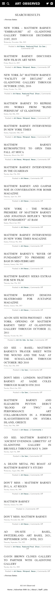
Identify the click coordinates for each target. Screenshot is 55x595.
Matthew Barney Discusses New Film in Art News (27, 58)
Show (37, 94)
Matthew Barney (17, 501)
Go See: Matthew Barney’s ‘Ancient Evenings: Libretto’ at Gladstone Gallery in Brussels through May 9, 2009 (27, 442)
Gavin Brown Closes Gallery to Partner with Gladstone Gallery (27, 560)
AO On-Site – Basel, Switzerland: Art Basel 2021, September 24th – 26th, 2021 (27, 535)
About (34, 590)
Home (9, 590)
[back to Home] (27, 3)
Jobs (46, 590)
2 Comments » (36, 430)
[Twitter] (46, 3)
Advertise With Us (22, 590)
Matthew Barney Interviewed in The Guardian (27, 169)
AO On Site (21, 340)
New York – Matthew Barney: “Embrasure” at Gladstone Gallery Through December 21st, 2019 (27, 33)
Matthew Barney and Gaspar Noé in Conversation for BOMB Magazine (27, 189)
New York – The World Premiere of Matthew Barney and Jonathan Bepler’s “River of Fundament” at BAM (27, 214)
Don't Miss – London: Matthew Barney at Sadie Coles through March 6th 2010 (27, 381)
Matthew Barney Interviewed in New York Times (27, 127)
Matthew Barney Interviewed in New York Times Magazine (27, 236)
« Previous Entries (10, 19)
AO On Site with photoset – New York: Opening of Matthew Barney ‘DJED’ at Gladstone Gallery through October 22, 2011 (27, 325)
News (33, 67)
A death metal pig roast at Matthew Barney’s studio (27, 465)
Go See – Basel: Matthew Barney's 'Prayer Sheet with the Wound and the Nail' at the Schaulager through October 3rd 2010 (27, 355)
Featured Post (32, 47)
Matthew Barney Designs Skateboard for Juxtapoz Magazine (27, 298)
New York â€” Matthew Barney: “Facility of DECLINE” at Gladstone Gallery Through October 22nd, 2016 (27, 80)
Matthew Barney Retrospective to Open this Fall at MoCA (27, 148)
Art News (21, 47)
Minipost (26, 67)
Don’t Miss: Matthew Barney (25, 516)
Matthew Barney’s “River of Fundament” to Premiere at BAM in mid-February (27, 257)
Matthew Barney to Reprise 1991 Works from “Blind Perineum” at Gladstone (27, 106)
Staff (40, 590)
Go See (42, 47)
